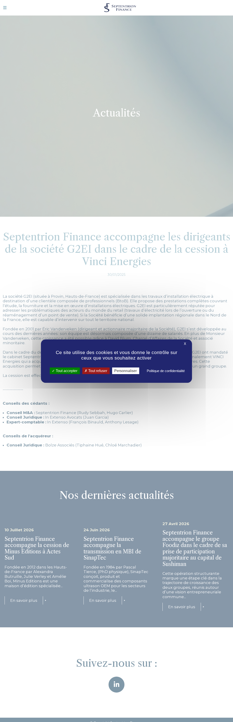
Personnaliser (125, 371)
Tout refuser (97, 371)
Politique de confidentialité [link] (166, 371)
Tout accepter (66, 371)
